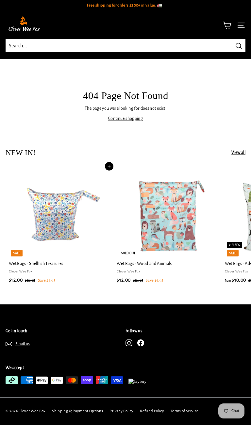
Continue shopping (125, 118)
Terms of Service (185, 411)
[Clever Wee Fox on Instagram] (129, 342)
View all (238, 152)
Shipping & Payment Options (77, 411)
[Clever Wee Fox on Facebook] (140, 342)
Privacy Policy (121, 411)
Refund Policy (152, 411)
